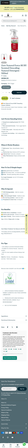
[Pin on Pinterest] (17, 327)
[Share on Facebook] (7, 327)
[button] (26, 224)
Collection (6, 9)
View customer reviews (10, 358)
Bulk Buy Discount (11, 26)
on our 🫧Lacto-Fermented (14, 7)
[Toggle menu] (2, 15)
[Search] (25, 21)
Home (2, 26)
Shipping (3, 80)
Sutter (5, 75)
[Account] (23, 15)
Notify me (4, 98)
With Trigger (7, 88)
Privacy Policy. (6, 395)
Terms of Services (21, 393)
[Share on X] (12, 327)
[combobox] (14, 21)
